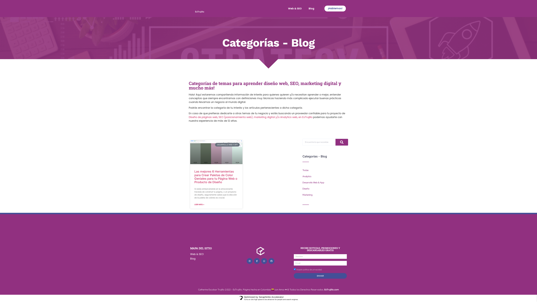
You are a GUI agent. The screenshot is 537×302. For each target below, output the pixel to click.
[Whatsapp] (264, 261)
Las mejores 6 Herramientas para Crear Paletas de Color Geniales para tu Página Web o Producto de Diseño (215, 177)
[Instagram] (250, 261)
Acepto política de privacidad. (309, 269)
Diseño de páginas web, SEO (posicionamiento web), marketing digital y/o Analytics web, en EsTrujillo (250, 117)
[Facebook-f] (257, 261)
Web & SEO (295, 8)
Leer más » (199, 204)
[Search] (341, 142)
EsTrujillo (199, 11)
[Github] (271, 261)
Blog (311, 8)
